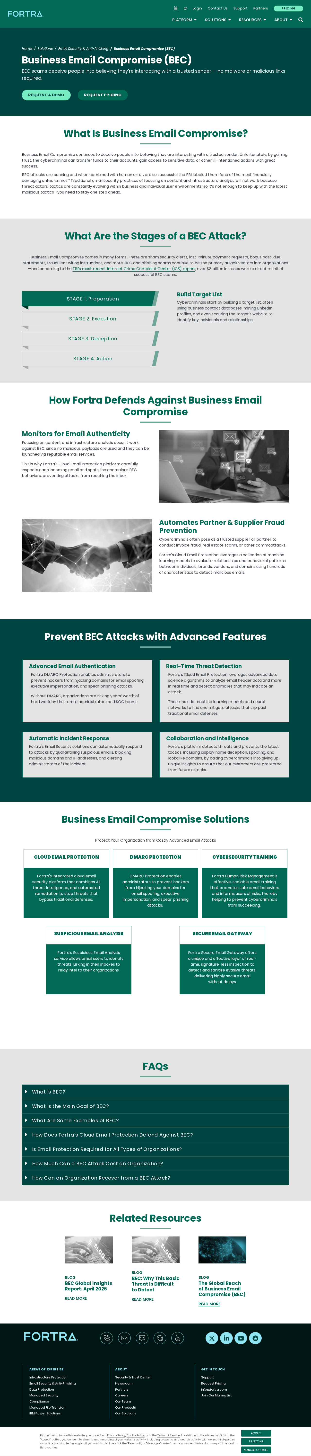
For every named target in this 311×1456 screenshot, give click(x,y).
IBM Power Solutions (45, 1413)
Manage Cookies (256, 1450)
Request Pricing (213, 1383)
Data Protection (41, 1389)
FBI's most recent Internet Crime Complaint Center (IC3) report (134, 269)
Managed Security (43, 1395)
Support (240, 8)
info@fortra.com (214, 1389)
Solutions (218, 20)
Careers (121, 1395)
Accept (256, 1433)
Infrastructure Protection (48, 1377)
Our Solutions (125, 1413)
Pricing (288, 8)
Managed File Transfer (47, 1407)
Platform (184, 20)
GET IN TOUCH (213, 1369)
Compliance (39, 1401)
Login (197, 8)
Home (27, 48)
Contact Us (218, 8)
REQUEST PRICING (102, 95)
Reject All (256, 1441)
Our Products (125, 1407)
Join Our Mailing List (216, 1395)
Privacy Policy (116, 1435)
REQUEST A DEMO (46, 95)
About (283, 20)
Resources (253, 20)
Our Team (123, 1401)
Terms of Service (168, 1435)
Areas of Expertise (46, 1369)
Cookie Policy (136, 1435)
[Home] (26, 14)
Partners (260, 8)
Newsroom (124, 1383)
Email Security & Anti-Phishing (83, 48)
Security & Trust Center (133, 1377)
